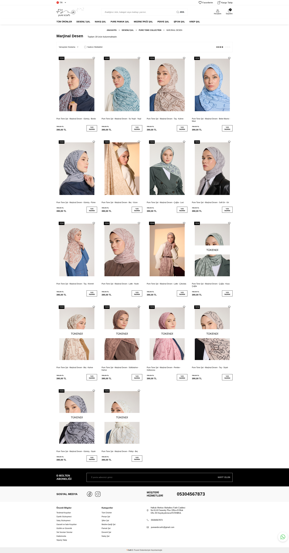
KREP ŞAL (195, 21)
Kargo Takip (227, 2)
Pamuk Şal (106, 528)
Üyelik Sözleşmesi (63, 517)
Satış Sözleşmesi (63, 520)
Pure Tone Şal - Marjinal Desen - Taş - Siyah (210, 367)
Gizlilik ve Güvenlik (64, 528)
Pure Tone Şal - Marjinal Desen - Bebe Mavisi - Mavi (211, 120)
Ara (182, 12)
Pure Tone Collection (150, 30)
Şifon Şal (105, 520)
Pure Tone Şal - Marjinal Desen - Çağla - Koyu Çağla (211, 285)
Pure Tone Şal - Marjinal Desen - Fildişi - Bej (120, 451)
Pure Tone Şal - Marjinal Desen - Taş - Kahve (165, 119)
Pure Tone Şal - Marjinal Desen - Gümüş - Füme (76, 202)
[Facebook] (90, 494)
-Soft (129, 550)
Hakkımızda (61, 536)
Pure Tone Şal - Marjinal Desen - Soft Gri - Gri (210, 202)
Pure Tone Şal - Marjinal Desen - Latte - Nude (120, 284)
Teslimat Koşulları (63, 513)
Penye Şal (106, 517)
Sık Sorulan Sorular (64, 532)
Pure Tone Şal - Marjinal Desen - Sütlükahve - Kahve (120, 368)
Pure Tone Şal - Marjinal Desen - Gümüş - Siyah (76, 451)
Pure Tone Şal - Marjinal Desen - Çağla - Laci (165, 202)
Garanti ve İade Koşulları (66, 524)
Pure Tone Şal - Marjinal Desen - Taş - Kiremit (75, 284)
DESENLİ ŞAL (83, 21)
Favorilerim (207, 2)
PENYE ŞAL (163, 21)
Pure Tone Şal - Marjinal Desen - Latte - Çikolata (166, 284)
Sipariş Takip (61, 540)
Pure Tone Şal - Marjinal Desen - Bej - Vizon (120, 202)
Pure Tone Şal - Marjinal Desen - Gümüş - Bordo (76, 119)
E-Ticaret (135, 550)
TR (61, 2)
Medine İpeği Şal (108, 524)
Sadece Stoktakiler (95, 47)
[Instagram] (98, 494)
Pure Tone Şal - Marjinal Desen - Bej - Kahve (74, 367)
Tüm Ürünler (64, 21)
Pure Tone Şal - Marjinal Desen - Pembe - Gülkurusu (164, 368)
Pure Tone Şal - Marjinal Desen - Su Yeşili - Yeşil (121, 119)
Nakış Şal (105, 536)
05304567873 (191, 494)
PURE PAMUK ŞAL (120, 21)
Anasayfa (112, 30)
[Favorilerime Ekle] (94, 58)
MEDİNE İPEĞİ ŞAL (143, 21)
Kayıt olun (224, 477)
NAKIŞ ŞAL (100, 21)
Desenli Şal (106, 532)
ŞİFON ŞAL (179, 21)
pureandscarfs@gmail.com (162, 527)
